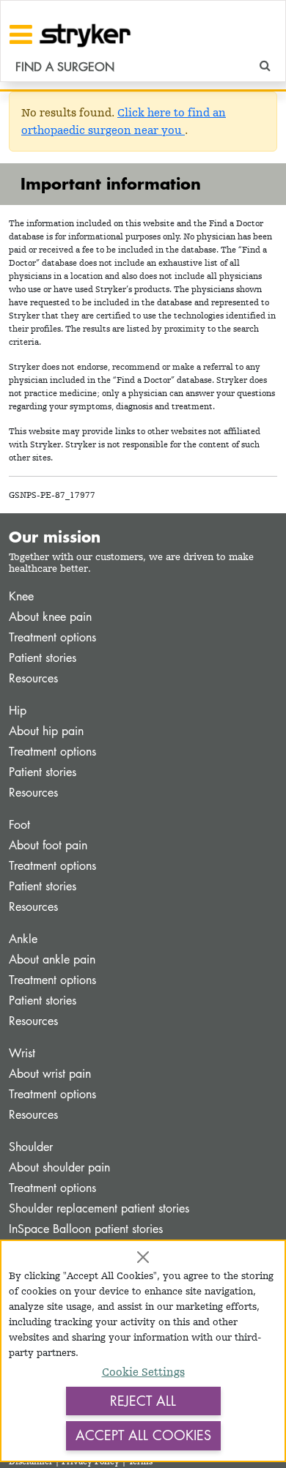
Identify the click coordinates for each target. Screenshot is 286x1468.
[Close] (143, 1257)
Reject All (143, 1400)
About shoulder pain (59, 1167)
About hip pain (46, 731)
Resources (33, 678)
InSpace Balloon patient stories (86, 1229)
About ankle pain (52, 959)
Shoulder (31, 1147)
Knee (21, 596)
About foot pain (48, 845)
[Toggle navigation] (21, 34)
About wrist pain (50, 1073)
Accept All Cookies (143, 1435)
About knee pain (50, 617)
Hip (17, 710)
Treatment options (52, 637)
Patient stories (42, 658)
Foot (19, 824)
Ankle (23, 939)
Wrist (22, 1053)
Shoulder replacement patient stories (99, 1208)
